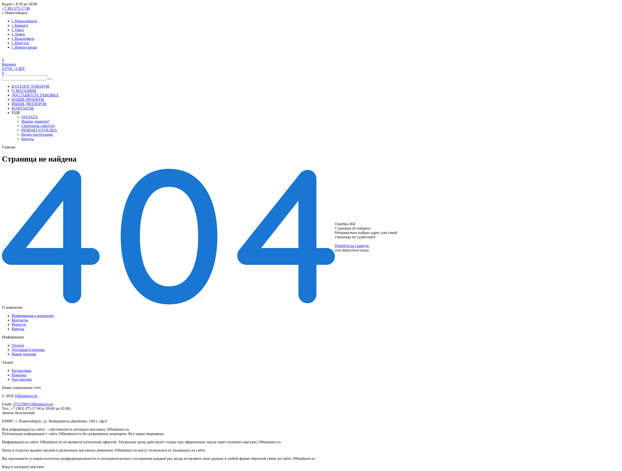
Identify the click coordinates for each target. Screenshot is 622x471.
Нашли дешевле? (35, 121)
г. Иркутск (20, 43)
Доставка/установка (28, 350)
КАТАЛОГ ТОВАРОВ (30, 86)
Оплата (18, 345)
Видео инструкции (37, 134)
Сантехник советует (38, 126)
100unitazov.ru (26, 396)
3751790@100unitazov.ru (33, 404)
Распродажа (21, 370)
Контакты (20, 320)
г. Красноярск (23, 38)
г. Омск (18, 30)
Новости (19, 324)
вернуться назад (355, 250)
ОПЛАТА (29, 117)
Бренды (27, 139)
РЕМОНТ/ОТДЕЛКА (39, 130)
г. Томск (18, 34)
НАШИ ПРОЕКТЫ (28, 99)
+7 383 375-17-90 (16, 8)
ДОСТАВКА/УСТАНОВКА (35, 95)
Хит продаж (22, 379)
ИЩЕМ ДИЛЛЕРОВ (29, 104)
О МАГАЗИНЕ (24, 91)
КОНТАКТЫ (23, 108)
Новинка (19, 375)
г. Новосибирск (24, 21)
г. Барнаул (20, 25)
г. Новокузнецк (24, 47)
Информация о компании (33, 316)
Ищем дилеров (24, 354)
